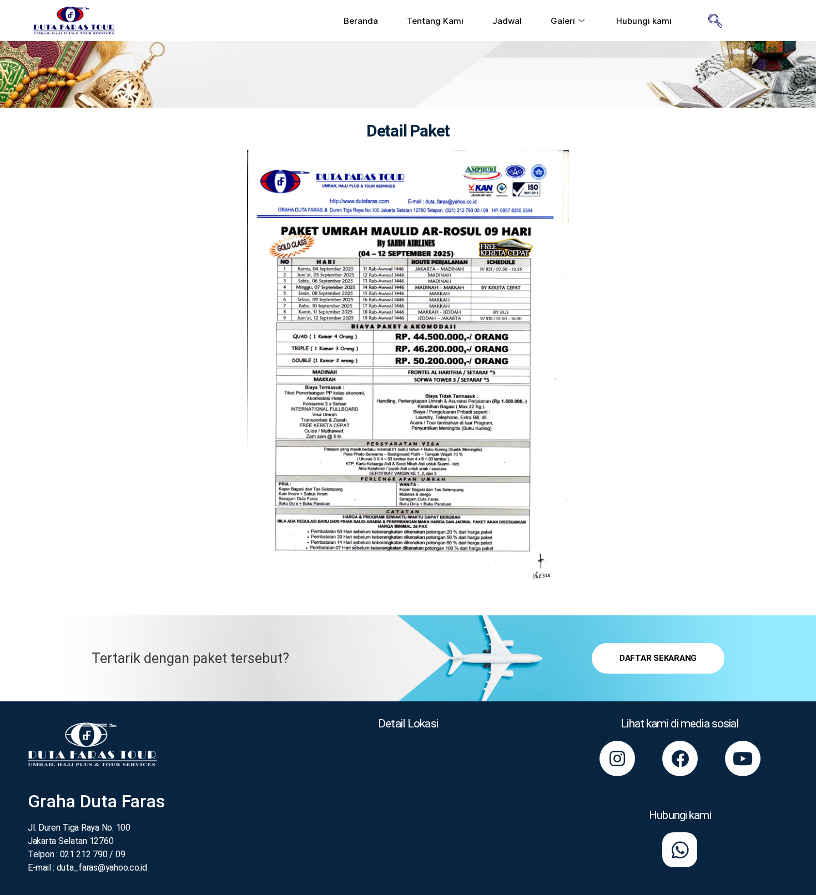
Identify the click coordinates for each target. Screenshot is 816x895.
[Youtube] (742, 758)
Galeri (563, 21)
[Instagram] (617, 758)
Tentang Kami (435, 21)
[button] (658, 658)
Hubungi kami (644, 21)
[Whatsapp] (679, 849)
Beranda (361, 21)
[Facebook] (680, 758)
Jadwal (507, 21)
